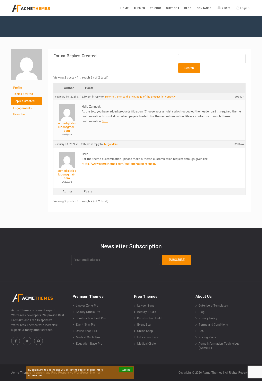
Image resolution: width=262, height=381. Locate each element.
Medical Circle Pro (88, 337)
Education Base (147, 337)
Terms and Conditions (213, 325)
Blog (188, 8)
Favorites (19, 114)
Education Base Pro (89, 344)
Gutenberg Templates (213, 305)
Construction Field (149, 318)
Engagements (22, 108)
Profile (17, 88)
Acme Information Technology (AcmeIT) (219, 346)
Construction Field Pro (91, 318)
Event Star (144, 325)
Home (124, 8)
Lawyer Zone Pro (87, 305)
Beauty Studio (146, 312)
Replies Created (24, 101)
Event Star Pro (86, 325)
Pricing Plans (207, 337)
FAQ (201, 331)
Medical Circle (146, 344)
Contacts (203, 8)
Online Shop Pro (86, 331)
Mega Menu (111, 144)
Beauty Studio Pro (88, 312)
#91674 (239, 144)
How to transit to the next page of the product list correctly (140, 97)
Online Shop (145, 331)
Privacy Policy (208, 318)
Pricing (155, 8)
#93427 (239, 97)
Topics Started (23, 94)
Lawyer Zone (145, 305)
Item (225, 8)
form (105, 121)
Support (172, 8)
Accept (126, 370)
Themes (139, 8)
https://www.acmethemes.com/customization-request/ (119, 164)
